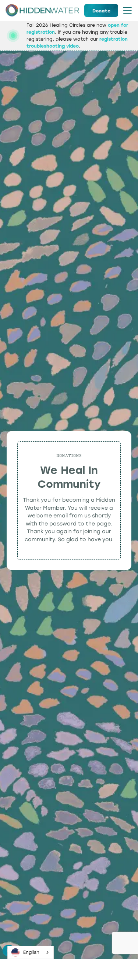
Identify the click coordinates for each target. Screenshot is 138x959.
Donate (101, 11)
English (31, 952)
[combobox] (30, 952)
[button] (127, 10)
